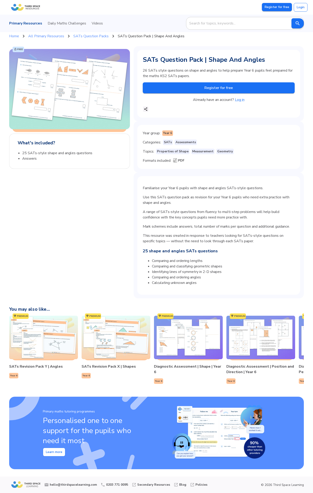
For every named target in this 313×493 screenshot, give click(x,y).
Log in (239, 99)
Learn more (54, 452)
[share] (146, 109)
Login (301, 7)
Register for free (277, 7)
